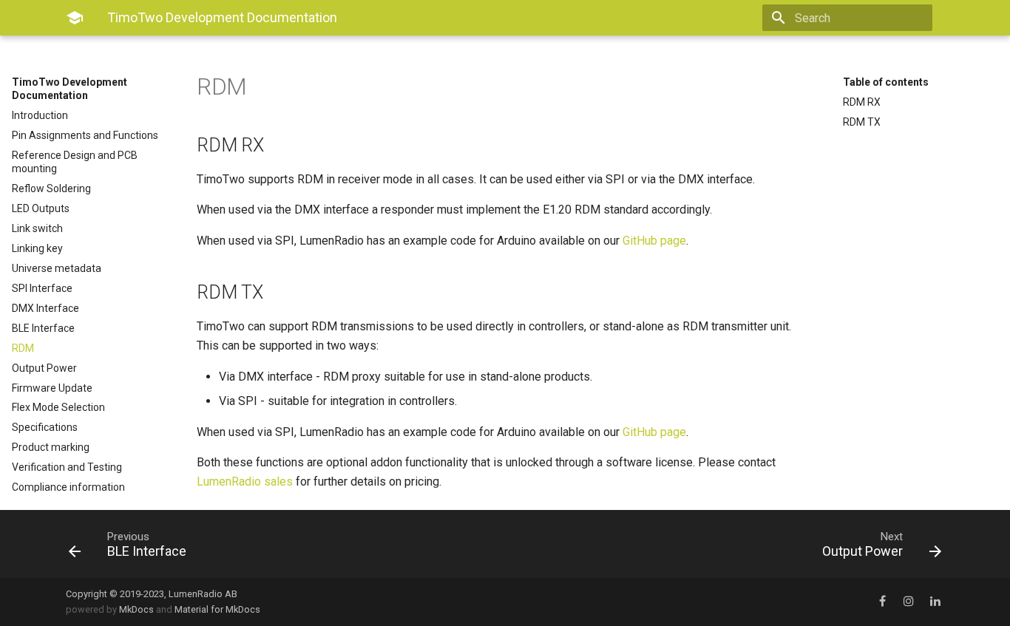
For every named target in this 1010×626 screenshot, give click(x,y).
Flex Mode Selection (58, 407)
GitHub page (654, 241)
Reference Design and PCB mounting (75, 161)
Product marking (50, 447)
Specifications (45, 427)
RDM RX (862, 102)
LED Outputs (41, 208)
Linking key (37, 248)
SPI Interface (42, 288)
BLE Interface (43, 328)
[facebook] (882, 601)
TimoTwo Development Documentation (69, 88)
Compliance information (68, 487)
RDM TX (862, 122)
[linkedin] (935, 601)
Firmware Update (52, 388)
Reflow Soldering (51, 188)
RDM (23, 348)
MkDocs (136, 609)
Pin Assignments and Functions (85, 135)
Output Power (44, 368)
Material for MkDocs (217, 609)
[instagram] (909, 601)
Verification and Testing (67, 467)
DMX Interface (45, 308)
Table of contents (886, 82)
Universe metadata (56, 268)
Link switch (37, 228)
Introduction (40, 115)
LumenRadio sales (245, 481)
